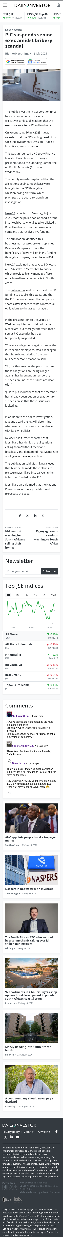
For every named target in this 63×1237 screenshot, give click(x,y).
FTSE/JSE (8, 14)
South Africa (13, 30)
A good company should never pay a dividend (29, 1100)
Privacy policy (11, 1132)
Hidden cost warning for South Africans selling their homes (15, 539)
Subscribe (49, 571)
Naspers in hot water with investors (29, 889)
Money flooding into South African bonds (28, 1048)
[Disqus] (31, 752)
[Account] (58, 5)
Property (10, 1003)
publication (18, 290)
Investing (10, 1106)
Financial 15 (13, 654)
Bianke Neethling (17, 53)
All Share (11, 634)
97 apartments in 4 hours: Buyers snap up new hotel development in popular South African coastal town (31, 995)
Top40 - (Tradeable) (17, 685)
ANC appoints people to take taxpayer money (30, 838)
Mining (9, 948)
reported (36, 438)
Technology (11, 893)
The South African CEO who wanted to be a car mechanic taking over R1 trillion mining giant (30, 940)
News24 (10, 213)
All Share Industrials (18, 644)
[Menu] (5, 5)
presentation (13, 163)
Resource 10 (13, 675)
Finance (9, 1054)
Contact (29, 1132)
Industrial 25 (13, 665)
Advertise (44, 1132)
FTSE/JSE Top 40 (37, 14)
